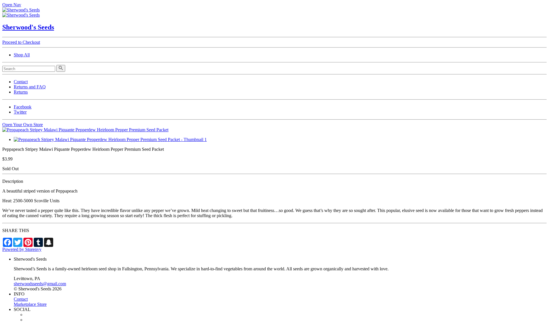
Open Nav (11, 4)
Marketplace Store (30, 304)
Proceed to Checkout (21, 42)
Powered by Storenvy (21, 249)
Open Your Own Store (22, 124)
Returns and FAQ (30, 86)
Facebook (22, 106)
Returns (21, 92)
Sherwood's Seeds (28, 27)
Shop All (22, 54)
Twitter (20, 112)
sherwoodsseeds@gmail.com (40, 283)
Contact (21, 81)
